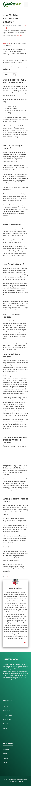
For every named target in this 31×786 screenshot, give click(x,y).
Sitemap (5, 728)
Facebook (6, 749)
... (26, 641)
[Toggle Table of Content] (13, 74)
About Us (6, 706)
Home (4, 43)
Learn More (19, 35)
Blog (9, 43)
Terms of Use (7, 719)
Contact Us (6, 711)
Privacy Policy (7, 715)
